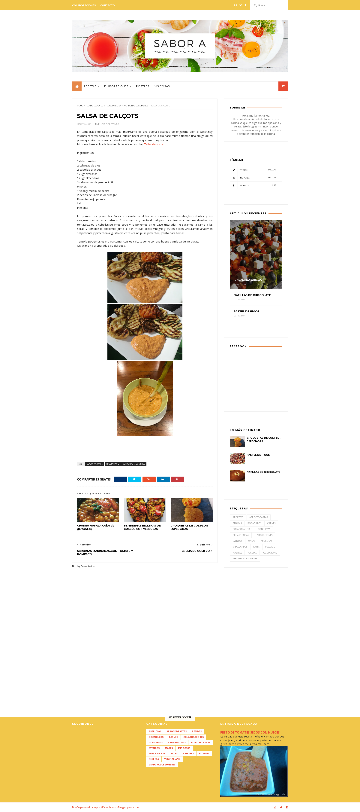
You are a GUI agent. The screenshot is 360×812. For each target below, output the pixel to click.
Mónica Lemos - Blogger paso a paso (120, 807)
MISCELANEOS (240, 546)
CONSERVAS (264, 529)
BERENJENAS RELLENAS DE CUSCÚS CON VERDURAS (142, 527)
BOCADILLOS (254, 523)
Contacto (107, 5)
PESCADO (270, 546)
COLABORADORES (242, 529)
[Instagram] (235, 5)
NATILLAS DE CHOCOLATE (263, 471)
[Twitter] (240, 5)
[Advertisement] (145, 659)
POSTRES (237, 552)
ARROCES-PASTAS (258, 517)
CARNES (271, 523)
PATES (256, 546)
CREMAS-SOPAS (241, 535)
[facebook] (245, 5)
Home (80, 106)
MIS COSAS (266, 540)
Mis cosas (162, 86)
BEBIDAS (237, 523)
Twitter (258, 170)
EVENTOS (237, 540)
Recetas (90, 86)
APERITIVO (238, 517)
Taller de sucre (154, 144)
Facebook (258, 185)
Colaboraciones (84, 5)
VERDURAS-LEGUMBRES (136, 106)
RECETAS (252, 552)
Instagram (258, 177)
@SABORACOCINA (180, 717)
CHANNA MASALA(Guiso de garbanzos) (95, 527)
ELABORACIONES (94, 106)
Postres (142, 86)
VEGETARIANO (114, 106)
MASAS (251, 540)
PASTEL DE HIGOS (258, 454)
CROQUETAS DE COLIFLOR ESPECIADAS (189, 527)
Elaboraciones (116, 86)
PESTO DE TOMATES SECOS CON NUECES (250, 732)
